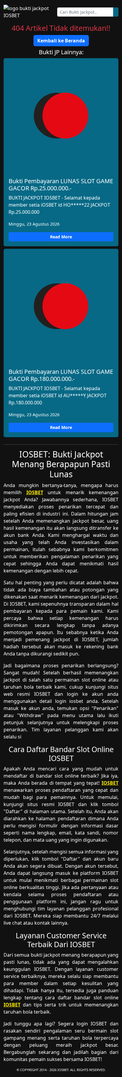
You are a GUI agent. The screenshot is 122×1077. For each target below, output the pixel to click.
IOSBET (34, 492)
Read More (61, 237)
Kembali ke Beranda (61, 40)
